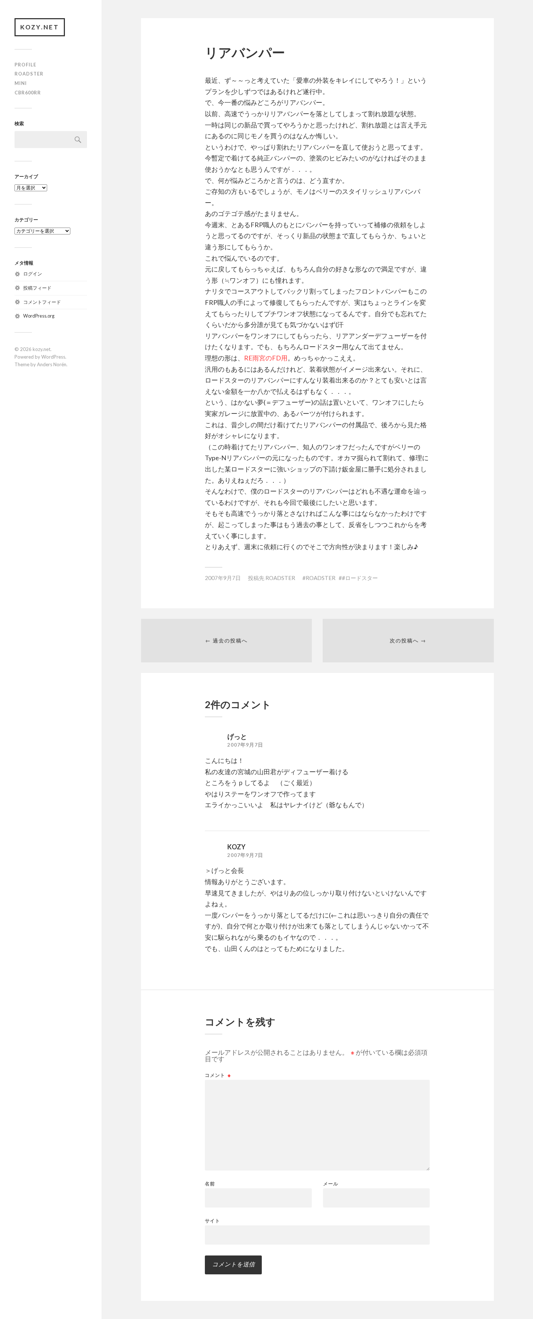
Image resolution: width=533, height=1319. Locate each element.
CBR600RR (28, 92)
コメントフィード (42, 302)
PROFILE (25, 65)
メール (330, 1183)
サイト (212, 1220)
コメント (218, 1075)
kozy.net (39, 27)
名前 (210, 1183)
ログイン (32, 274)
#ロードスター (360, 578)
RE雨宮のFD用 (266, 358)
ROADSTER (29, 74)
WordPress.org (38, 316)
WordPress (53, 357)
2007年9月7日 (223, 578)
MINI (21, 83)
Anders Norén (51, 364)
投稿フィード (37, 288)
